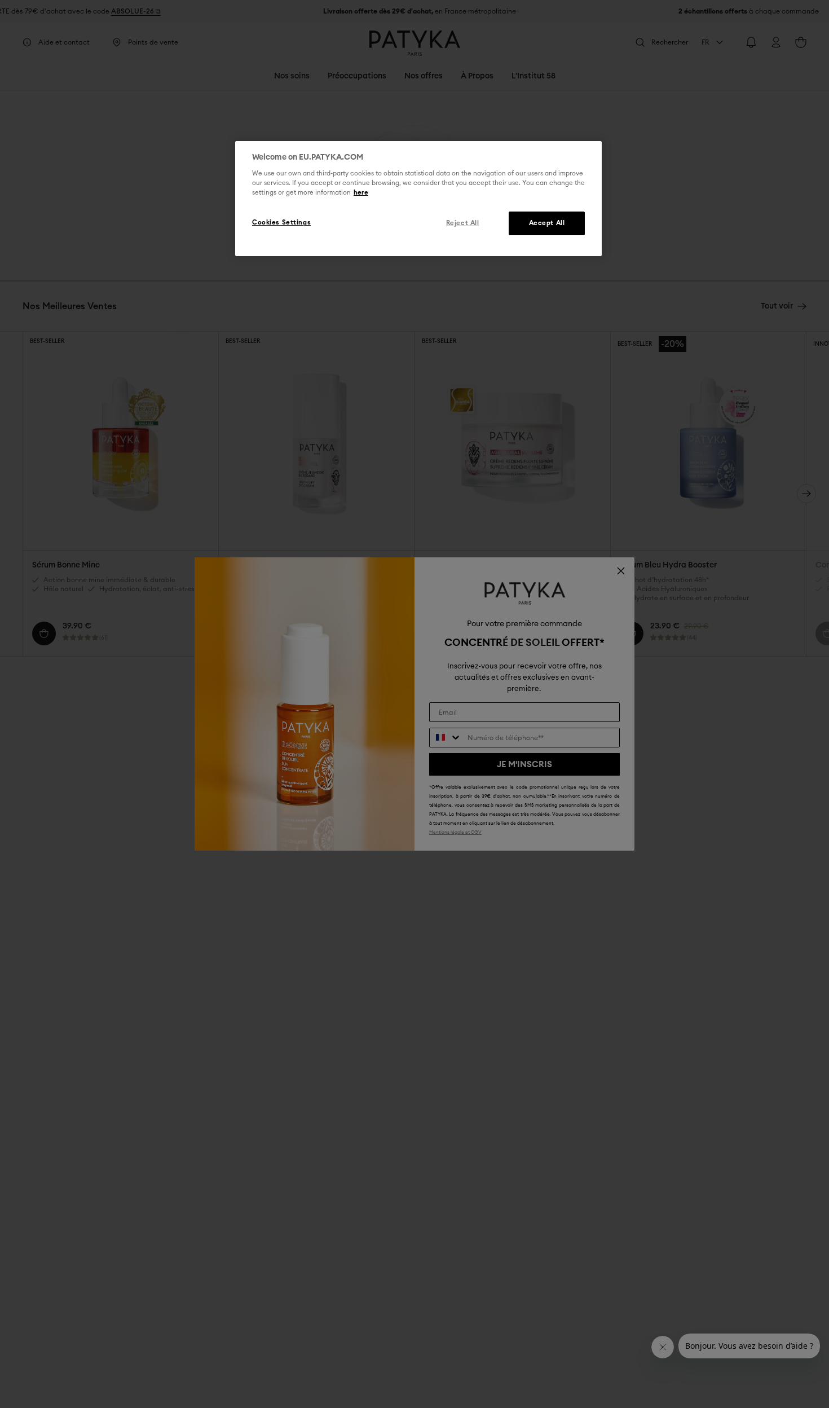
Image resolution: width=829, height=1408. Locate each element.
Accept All (547, 223)
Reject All (462, 223)
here (361, 193)
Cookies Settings (281, 222)
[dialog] (418, 198)
